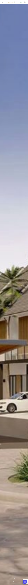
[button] (2, 2)
